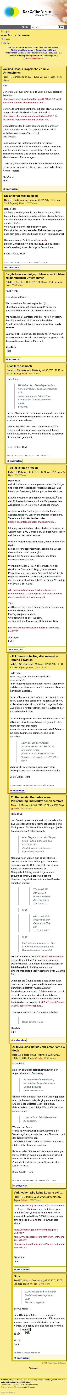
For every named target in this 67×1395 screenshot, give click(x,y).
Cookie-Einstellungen (33, 58)
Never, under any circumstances (32, 1205)
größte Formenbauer (52, 956)
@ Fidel (20, 203)
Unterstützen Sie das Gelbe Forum (21, 53)
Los (61, 27)
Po (49, 875)
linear (7, 39)
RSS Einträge (8, 1387)
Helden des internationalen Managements (31, 521)
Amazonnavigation (48, 55)
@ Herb (15, 808)
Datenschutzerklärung (46, 50)
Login (6, 31)
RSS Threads (21, 1387)
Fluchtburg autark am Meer (20, 47)
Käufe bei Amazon (51, 53)
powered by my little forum (8, 1392)
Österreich (41, 240)
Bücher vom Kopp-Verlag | (23, 50)
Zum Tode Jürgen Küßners (46, 47)
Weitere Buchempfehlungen (22, 55)
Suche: (26, 27)
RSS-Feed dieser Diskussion (55, 1363)
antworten (12, 189)
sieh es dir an (19, 1111)
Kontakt (32, 1387)
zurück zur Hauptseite (17, 35)
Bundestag (37, 1073)
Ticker (7, 43)
